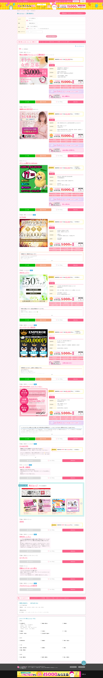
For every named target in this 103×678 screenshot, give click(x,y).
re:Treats (23, 217)
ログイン (76, 1)
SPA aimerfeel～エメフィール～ (31, 386)
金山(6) (26, 628)
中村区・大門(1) (23, 624)
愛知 (21, 620)
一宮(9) (65, 631)
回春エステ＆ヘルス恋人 (28, 568)
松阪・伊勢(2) (41, 607)
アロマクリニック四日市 (28, 586)
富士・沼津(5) (66, 657)
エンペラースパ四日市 (27, 327)
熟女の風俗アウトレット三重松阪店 (32, 55)
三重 (82, 1)
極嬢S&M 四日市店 (26, 109)
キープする (60, 101)
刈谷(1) (43, 631)
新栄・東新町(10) (23, 627)
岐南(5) (43, 640)
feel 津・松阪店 (25, 467)
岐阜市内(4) (22, 640)
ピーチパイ (24, 558)
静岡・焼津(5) (44, 657)
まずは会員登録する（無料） (51, 615)
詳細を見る (75, 101)
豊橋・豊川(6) (44, 623)
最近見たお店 (58, 1)
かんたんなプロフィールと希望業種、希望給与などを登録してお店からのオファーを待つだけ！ (45, 598)
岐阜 (21, 637)
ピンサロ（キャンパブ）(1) (36, 612)
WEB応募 (44, 101)
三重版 (28, 10)
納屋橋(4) (22, 626)
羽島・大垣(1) (66, 640)
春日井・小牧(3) (23, 633)
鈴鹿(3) (33, 607)
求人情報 (52, 65)
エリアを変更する (32, 18)
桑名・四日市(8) (28, 607)
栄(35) (29, 626)
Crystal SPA (24, 446)
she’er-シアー (24, 272)
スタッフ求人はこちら (80, 46)
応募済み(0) (69, 1)
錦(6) (26, 626)
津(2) (36, 607)
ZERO (22, 521)
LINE (28, 101)
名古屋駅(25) (30, 624)
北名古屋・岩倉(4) (45, 633)
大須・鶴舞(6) (31, 628)
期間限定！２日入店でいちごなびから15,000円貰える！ (73, 13)
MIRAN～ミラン (25, 537)
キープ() (63, 1)
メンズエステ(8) (45, 612)
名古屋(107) (22, 623)
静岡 (21, 654)
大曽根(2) (22, 628)
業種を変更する (32, 23)
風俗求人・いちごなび (21, 10)
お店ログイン (73, 666)
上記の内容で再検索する (51, 36)
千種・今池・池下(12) (32, 627)
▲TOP (84, 662)
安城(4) (21, 631)
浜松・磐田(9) (23, 657)
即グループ (33, 486)
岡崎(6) (65, 623)
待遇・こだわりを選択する (32, 26)
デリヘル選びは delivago (28, 163)
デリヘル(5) (28, 612)
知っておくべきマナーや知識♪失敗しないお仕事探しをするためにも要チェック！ (45, 41)
